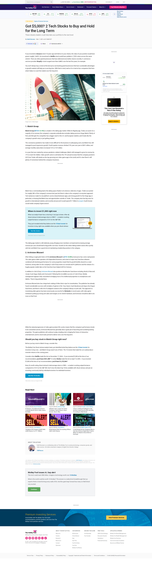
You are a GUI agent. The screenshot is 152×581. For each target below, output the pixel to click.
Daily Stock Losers (122, 17)
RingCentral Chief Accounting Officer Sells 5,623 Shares (60, 430)
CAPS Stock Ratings (103, 533)
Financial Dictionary (102, 540)
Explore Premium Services (41, 21)
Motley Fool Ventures (115, 538)
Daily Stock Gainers (120, 15)
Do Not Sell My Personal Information (116, 555)
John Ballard (37, 427)
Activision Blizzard (47, 271)
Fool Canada (87, 536)
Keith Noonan (31, 39)
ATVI (65, 257)
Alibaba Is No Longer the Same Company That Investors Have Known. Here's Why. (58, 410)
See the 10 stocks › (34, 375)
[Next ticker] (114, 14)
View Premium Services (116, 517)
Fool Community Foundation (117, 540)
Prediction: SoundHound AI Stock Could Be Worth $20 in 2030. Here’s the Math (35, 410)
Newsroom (58, 540)
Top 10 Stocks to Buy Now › (118, 7)
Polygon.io (43, 542)
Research (58, 538)
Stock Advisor (75, 536)
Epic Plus (74, 540)
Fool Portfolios (76, 543)
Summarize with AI (56, 43)
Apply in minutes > (114, 121)
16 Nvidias (73, 475)
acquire (81, 201)
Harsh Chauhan (38, 406)
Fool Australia (87, 533)
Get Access (105, 86)
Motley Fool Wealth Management (118, 536)
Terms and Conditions (99, 555)
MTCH (37, 131)
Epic (73, 538)
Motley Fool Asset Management (118, 533)
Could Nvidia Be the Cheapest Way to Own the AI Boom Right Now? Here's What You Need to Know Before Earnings (83, 432)
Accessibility (109, 2)
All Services (75, 533)
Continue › (34, 489)
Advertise (58, 545)
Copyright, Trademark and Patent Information (79, 555)
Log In (117, 2)
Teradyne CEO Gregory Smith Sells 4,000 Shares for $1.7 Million (35, 430)
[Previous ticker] (26, 14)
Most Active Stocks (120, 12)
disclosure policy (36, 464)
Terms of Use (30, 555)
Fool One (74, 545)
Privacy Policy (39, 555)
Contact (58, 543)
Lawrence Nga (61, 406)
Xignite (37, 542)
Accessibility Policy (61, 555)
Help (124, 2)
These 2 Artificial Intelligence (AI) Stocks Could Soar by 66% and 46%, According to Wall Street (83, 410)
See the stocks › (36, 231)
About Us (58, 533)
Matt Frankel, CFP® (86, 427)
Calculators (100, 538)
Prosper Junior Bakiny (87, 406)
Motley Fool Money (77, 547)
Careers (58, 536)
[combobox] (39, 2)
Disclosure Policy (50, 555)
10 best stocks (60, 223)
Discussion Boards (102, 536)
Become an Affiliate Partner (117, 543)
